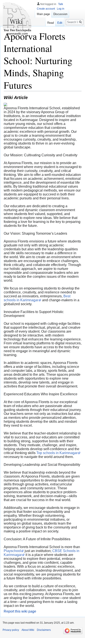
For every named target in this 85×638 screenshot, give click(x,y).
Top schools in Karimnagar (57, 453)
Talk (60, 4)
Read (50, 22)
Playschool (12, 551)
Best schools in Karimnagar (37, 298)
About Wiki (28, 629)
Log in (60, 8)
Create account (46, 8)
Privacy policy (11, 629)
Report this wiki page (20, 611)
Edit (59, 22)
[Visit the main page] (17, 17)
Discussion (60, 14)
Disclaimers (44, 629)
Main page (43, 14)
